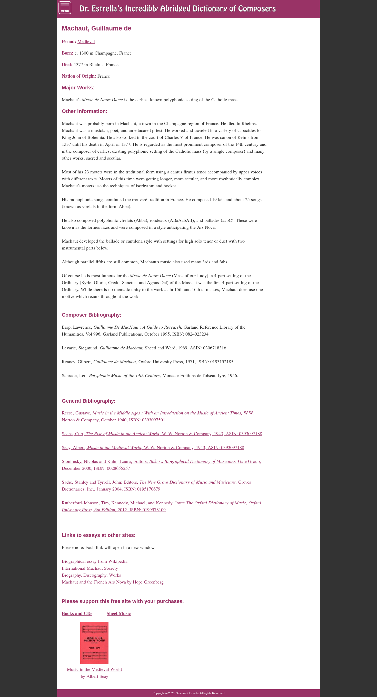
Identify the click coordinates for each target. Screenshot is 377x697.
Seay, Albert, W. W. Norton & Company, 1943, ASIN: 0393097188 (153, 447)
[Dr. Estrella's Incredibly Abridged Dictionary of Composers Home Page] (177, 9)
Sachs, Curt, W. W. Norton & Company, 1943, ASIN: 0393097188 (162, 433)
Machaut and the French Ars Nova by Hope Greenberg (113, 582)
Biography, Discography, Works (91, 575)
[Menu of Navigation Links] (64, 7)
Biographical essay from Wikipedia (94, 561)
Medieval (86, 41)
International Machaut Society (90, 568)
